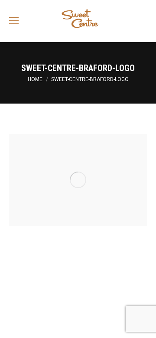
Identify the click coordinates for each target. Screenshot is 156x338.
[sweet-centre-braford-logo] (78, 180)
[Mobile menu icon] (14, 21)
